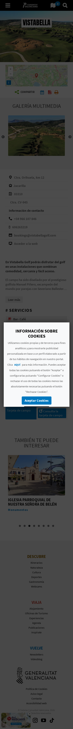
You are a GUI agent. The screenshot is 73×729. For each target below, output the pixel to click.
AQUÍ (17, 364)
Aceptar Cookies (37, 400)
